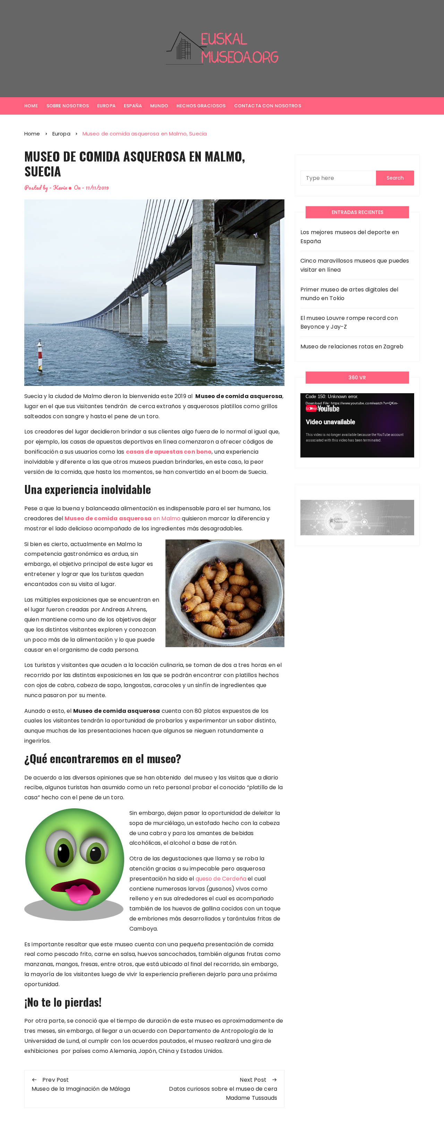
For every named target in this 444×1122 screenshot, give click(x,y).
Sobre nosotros (67, 105)
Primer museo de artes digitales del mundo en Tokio (349, 294)
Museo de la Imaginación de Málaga (81, 1089)
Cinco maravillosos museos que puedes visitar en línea (354, 265)
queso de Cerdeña (221, 879)
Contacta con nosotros (267, 105)
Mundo (159, 105)
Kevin (60, 187)
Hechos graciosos (201, 105)
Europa (106, 105)
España (133, 105)
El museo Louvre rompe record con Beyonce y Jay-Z (349, 322)
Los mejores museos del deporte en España (349, 236)
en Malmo (123, 518)
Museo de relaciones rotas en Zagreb (351, 346)
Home (31, 105)
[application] (357, 425)
